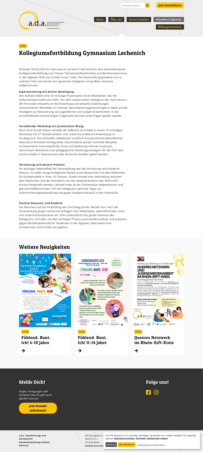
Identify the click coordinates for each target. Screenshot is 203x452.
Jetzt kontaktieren (170, 5)
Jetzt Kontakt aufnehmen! (38, 408)
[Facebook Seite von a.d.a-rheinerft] (148, 392)
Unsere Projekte (139, 19)
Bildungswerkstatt (170, 26)
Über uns (116, 19)
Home (100, 19)
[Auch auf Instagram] (156, 392)
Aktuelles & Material (169, 19)
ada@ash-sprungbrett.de (96, 445)
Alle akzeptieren (127, 444)
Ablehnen (111, 444)
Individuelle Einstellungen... (151, 444)
